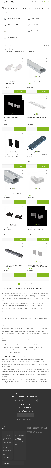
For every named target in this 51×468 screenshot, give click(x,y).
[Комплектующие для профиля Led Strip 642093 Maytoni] (14, 216)
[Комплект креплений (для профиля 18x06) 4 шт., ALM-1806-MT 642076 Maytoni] (14, 105)
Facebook (15, 400)
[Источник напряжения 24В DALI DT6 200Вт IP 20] (37, 105)
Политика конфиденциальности (26, 419)
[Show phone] (32, 2)
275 (32, 283)
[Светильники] (9, 2)
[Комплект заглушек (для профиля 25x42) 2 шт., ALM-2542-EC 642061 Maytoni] (14, 142)
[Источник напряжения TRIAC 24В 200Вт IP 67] (37, 142)
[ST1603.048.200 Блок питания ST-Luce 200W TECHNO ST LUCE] (14, 253)
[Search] (35, 2)
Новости (42, 393)
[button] (44, 383)
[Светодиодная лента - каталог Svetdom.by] (5, 38)
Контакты (21, 396)
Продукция (6, 393)
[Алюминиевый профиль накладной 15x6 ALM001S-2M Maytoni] (37, 68)
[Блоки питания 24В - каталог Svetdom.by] (5, 25)
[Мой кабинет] (39, 2)
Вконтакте (12, 400)
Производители (32, 396)
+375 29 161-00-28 (25, 404)
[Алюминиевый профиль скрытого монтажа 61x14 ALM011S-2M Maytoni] (14, 180)
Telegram (26, 400)
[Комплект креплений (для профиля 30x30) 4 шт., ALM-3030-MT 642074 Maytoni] (37, 216)
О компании (33, 393)
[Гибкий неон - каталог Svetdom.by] (28, 25)
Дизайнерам (17, 393)
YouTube (29, 400)
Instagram (22, 400)
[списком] (46, 45)
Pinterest (36, 400)
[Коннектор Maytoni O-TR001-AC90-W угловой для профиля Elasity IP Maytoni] (37, 180)
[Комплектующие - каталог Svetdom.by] (5, 31)
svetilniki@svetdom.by (26, 407)
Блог (25, 393)
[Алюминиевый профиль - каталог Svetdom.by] (5, 19)
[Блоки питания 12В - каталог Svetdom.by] (28, 19)
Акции (13, 396)
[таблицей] (48, 45)
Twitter (19, 400)
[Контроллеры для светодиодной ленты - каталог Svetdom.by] (28, 31)
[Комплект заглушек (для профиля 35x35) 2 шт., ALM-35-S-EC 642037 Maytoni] (37, 253)
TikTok (32, 400)
